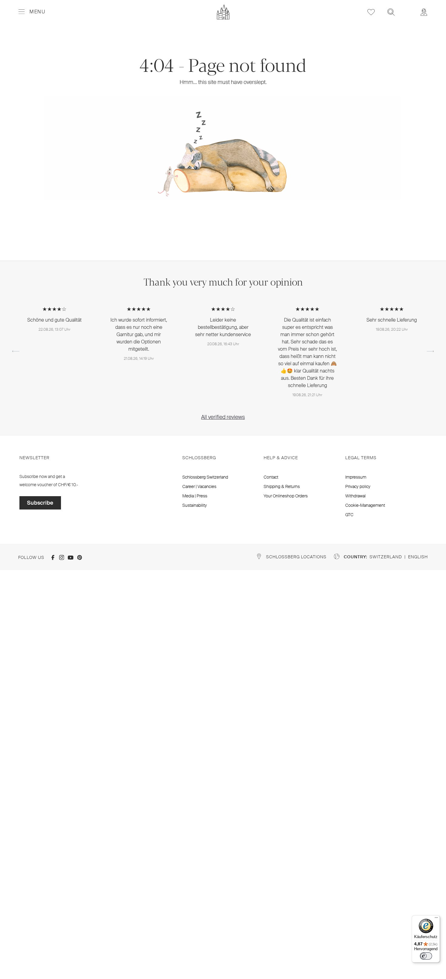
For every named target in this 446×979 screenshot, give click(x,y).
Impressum (355, 477)
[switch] (426, 956)
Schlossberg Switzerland (205, 477)
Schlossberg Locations (296, 557)
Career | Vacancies (199, 486)
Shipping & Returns (282, 486)
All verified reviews (223, 417)
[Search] (391, 12)
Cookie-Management (365, 505)
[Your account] (424, 12)
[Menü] (436, 919)
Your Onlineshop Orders (286, 496)
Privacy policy (357, 486)
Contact (271, 477)
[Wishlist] (371, 12)
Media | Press (194, 496)
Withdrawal (355, 496)
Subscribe (40, 502)
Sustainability (194, 505)
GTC (349, 514)
